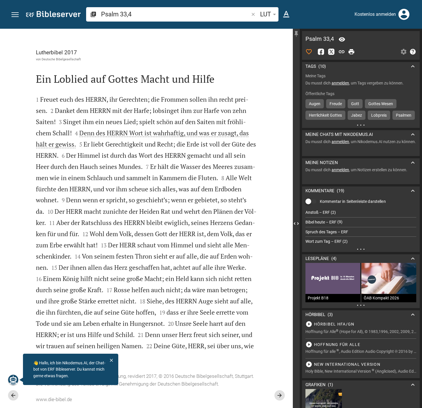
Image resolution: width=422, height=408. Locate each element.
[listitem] (361, 212)
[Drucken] (351, 51)
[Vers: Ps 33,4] (341, 39)
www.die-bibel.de (54, 399)
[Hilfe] (412, 51)
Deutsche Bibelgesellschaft (61, 59)
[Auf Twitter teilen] (331, 51)
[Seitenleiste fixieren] (296, 34)
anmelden (340, 83)
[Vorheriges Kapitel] (13, 395)
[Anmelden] (404, 14)
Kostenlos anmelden (375, 14)
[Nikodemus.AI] (13, 380)
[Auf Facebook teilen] (321, 51)
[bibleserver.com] (53, 15)
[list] (361, 227)
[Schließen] (111, 360)
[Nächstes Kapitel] (279, 395)
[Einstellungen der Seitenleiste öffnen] (403, 51)
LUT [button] (265, 14)
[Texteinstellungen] (286, 14)
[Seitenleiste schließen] (296, 223)
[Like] (308, 51)
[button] (15, 14)
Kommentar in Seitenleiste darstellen (353, 201)
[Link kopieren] (341, 51)
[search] (175, 14)
